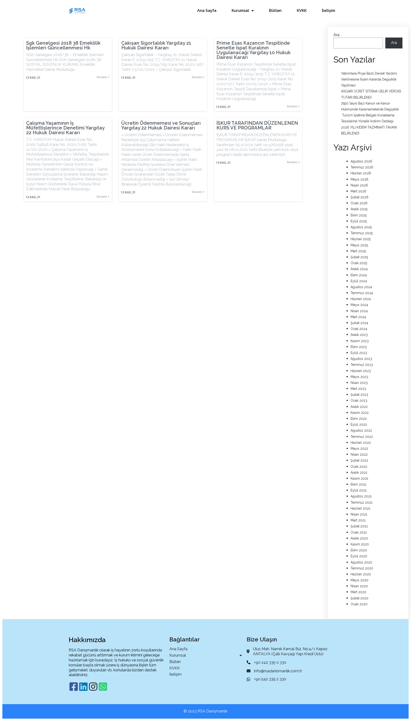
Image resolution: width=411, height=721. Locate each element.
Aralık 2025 (359, 209)
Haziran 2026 (361, 173)
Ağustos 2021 (361, 496)
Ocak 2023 (359, 400)
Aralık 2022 (359, 407)
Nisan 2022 (359, 454)
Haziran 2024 (361, 299)
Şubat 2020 (359, 598)
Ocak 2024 (359, 329)
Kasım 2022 (360, 413)
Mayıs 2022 (359, 448)
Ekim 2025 (359, 215)
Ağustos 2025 (361, 227)
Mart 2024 (358, 317)
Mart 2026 (358, 191)
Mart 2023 (358, 389)
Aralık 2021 (359, 472)
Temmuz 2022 (362, 437)
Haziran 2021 (360, 508)
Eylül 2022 (359, 424)
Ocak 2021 (359, 532)
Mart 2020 (358, 592)
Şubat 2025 (359, 257)
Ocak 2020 (359, 604)
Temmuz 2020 (362, 568)
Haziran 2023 (361, 371)
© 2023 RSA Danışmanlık (205, 711)
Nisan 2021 (359, 514)
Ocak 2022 (359, 466)
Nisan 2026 (359, 185)
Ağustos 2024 (361, 287)
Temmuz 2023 (362, 365)
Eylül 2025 (359, 221)
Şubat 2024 (359, 323)
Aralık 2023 (359, 335)
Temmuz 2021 (361, 502)
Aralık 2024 (359, 269)
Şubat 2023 (359, 394)
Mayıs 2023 (359, 377)
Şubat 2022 (359, 460)
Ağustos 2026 (361, 161)
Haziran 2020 (361, 574)
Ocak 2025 (359, 263)
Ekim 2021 (358, 484)
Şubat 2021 (359, 526)
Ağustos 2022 (361, 430)
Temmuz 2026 (362, 167)
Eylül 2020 (359, 556)
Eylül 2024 (359, 281)
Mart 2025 (358, 251)
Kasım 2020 (360, 544)
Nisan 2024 (359, 311)
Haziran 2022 (361, 442)
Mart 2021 (358, 520)
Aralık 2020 (359, 538)
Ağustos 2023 (361, 359)
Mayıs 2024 (359, 305)
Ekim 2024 (359, 275)
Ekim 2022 (359, 418)
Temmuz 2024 (362, 293)
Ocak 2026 (359, 203)
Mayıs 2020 (359, 580)
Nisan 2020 (359, 586)
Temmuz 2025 (362, 233)
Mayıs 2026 (359, 179)
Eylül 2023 (359, 353)
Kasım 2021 (359, 478)
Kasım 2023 (360, 341)
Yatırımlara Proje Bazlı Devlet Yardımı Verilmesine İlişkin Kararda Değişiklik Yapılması (369, 79)
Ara (336, 35)
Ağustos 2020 (361, 562)
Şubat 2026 (359, 197)
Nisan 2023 (359, 383)
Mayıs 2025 (359, 245)
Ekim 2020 (359, 550)
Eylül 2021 (359, 490)
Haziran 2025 (361, 239)
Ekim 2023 (359, 347)
